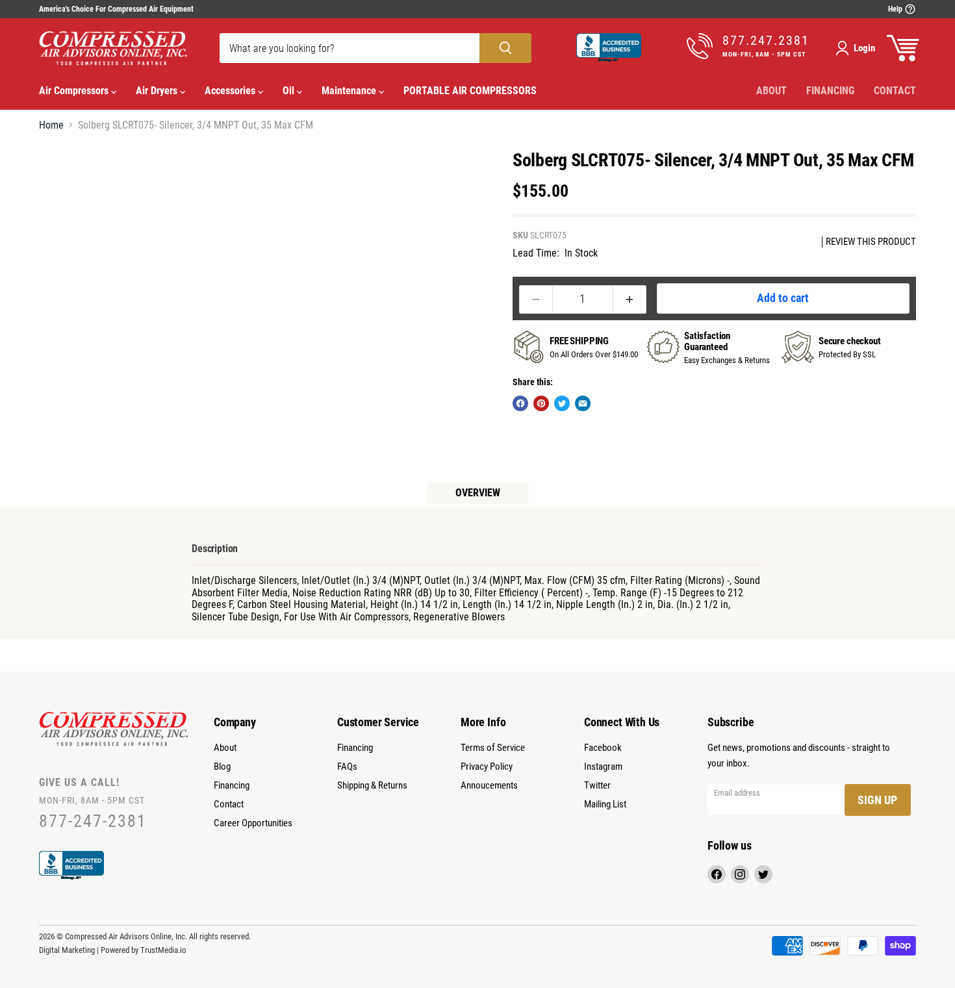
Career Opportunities (253, 823)
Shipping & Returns (372, 785)
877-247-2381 (93, 821)
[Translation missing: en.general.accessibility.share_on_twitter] (562, 403)
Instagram (603, 766)
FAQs (347, 766)
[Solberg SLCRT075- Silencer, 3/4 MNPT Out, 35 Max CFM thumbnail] (63, 176)
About (771, 90)
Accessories (231, 90)
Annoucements (489, 785)
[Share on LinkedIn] (583, 403)
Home (51, 125)
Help (896, 9)
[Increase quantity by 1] (629, 299)
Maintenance (350, 90)
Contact (895, 90)
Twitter (597, 785)
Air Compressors (75, 90)
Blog (222, 766)
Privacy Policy (487, 766)
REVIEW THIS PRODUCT (871, 241)
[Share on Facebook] (520, 403)
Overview (477, 493)
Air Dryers (158, 90)
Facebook (603, 748)
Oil (290, 90)
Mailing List (605, 804)
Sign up (877, 800)
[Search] (505, 48)
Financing (830, 90)
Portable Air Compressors (470, 90)
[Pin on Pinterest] (541, 403)
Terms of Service (493, 748)
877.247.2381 (765, 40)
